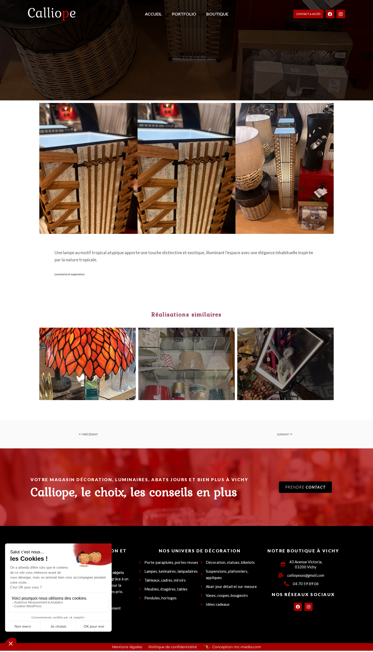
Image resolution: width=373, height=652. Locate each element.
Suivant (283, 434)
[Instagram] (340, 14)
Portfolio (184, 13)
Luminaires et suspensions (69, 274)
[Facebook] (330, 14)
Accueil (153, 13)
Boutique (217, 13)
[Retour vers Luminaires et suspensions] (187, 434)
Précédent (90, 434)
